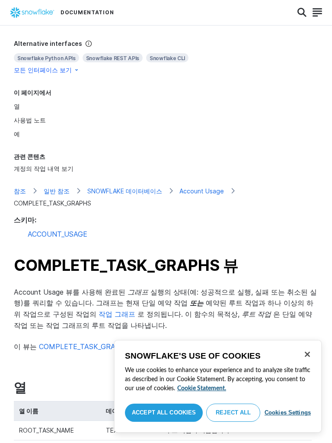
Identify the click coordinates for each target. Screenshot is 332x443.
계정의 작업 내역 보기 (43, 168)
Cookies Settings (288, 412)
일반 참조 (57, 191)
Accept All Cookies (164, 412)
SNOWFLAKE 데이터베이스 (124, 191)
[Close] (307, 354)
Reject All (233, 412)
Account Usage (201, 191)
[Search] (302, 12)
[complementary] (166, 56)
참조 (20, 191)
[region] (218, 386)
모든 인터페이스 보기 (43, 70)
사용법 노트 (30, 120)
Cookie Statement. (201, 388)
